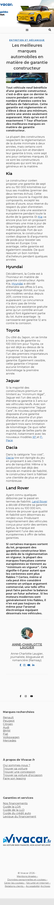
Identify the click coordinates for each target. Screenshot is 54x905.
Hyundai (17, 283)
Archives (45, 886)
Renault (8, 717)
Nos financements (15, 803)
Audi (6, 727)
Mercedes (9, 740)
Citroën (8, 724)
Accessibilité (33, 886)
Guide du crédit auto (17, 813)
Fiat (5, 734)
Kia (40, 216)
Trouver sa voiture (15, 768)
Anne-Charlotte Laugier (27, 646)
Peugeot (9, 720)
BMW (6, 730)
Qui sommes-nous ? (16, 765)
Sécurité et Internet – (38, 882)
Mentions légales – (27, 876)
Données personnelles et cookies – (27, 879)
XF (35, 437)
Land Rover (39, 501)
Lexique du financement (19, 816)
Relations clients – (15, 886)
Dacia (10, 457)
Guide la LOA (12, 806)
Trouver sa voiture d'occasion (22, 775)
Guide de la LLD (13, 810)
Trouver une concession (19, 772)
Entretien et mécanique (27, 40)
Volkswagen (11, 737)
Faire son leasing (14, 778)
